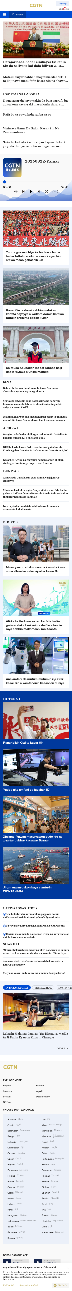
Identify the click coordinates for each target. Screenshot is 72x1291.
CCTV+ (7, 1102)
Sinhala (49, 1187)
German (15, 1187)
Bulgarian (17, 1141)
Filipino (15, 1175)
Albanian (15, 1119)
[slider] (4, 181)
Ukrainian (52, 1220)
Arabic (14, 1124)
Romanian (51, 1170)
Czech (14, 1158)
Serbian (50, 1181)
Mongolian (51, 1130)
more (61, 1048)
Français (7, 1090)
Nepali (48, 1141)
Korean (15, 1237)
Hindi (12, 1209)
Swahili (50, 1198)
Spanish (50, 1192)
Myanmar (53, 1136)
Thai (46, 1209)
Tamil (47, 1204)
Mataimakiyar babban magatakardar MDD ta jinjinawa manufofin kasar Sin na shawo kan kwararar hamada (34, 79)
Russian (50, 1175)
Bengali (13, 1136)
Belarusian (18, 1130)
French (15, 1181)
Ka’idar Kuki (9, 1285)
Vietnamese (53, 1232)
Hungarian (17, 1215)
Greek (15, 1192)
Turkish (49, 1215)
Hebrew (14, 1204)
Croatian (16, 1153)
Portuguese (53, 1158)
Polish (48, 1153)
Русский (7, 1096)
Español (40, 1085)
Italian (14, 1226)
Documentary (43, 1096)
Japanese (16, 1232)
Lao (46, 1119)
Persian (49, 1147)
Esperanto (17, 1170)
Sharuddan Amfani (29, 1285)
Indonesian (21, 1220)
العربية (39, 1090)
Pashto (48, 1164)
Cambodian (15, 1147)
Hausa (14, 1198)
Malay (52, 1124)
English (7, 1085)
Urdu (47, 1226)
